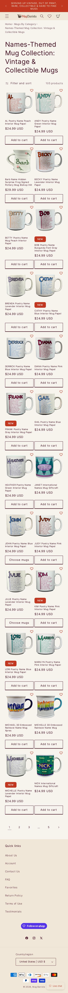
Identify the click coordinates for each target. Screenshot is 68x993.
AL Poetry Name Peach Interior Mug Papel (18, 122)
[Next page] (58, 827)
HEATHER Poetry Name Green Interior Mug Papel (18, 488)
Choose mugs (19, 559)
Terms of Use (13, 903)
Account (10, 863)
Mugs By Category (25, 24)
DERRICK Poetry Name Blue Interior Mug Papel (18, 367)
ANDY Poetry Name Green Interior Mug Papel (45, 124)
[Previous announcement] (6, 6)
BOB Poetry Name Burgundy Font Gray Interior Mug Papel (45, 248)
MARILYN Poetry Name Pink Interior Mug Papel (47, 663)
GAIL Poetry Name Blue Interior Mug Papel (47, 423)
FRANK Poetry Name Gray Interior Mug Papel (18, 430)
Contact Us (12, 871)
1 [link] (9, 827)
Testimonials (13, 911)
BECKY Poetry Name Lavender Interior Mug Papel (47, 182)
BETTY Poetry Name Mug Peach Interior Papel (16, 240)
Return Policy (14, 895)
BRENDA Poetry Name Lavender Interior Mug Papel (17, 306)
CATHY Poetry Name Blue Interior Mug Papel (47, 312)
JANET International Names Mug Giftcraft (46, 486)
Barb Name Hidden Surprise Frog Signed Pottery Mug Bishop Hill (18, 182)
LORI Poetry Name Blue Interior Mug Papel (18, 670)
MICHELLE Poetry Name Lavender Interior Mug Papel (18, 793)
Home (8, 24)
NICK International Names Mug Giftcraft (46, 784)
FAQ (7, 879)
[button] (7, 16)
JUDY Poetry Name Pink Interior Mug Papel (48, 545)
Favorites (11, 887)
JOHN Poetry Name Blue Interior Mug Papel (19, 545)
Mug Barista (38, 987)
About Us (11, 855)
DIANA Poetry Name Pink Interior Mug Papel (48, 367)
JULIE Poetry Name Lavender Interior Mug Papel (17, 602)
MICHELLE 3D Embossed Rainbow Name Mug (48, 726)
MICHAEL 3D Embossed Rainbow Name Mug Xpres (18, 728)
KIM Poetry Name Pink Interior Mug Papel (47, 607)
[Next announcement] (62, 6)
